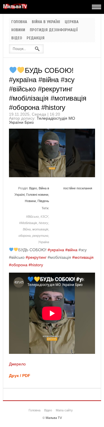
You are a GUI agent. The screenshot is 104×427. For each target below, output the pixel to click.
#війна (71, 249)
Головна (19, 22)
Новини (18, 30)
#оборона (18, 265)
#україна (56, 249)
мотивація (40, 229)
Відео (16, 38)
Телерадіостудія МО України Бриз (42, 120)
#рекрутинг (36, 257)
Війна (27, 229)
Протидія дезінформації (54, 30)
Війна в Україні (46, 22)
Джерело (17, 364)
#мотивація (83, 257)
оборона (24, 235)
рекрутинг (40, 235)
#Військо (32, 216)
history (43, 223)
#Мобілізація (28, 223)
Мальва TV (54, 417)
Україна (43, 242)
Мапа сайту (64, 410)
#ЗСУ (44, 216)
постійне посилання (77, 188)
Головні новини (37, 194)
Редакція (35, 38)
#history (36, 265)
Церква (72, 22)
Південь (43, 201)
